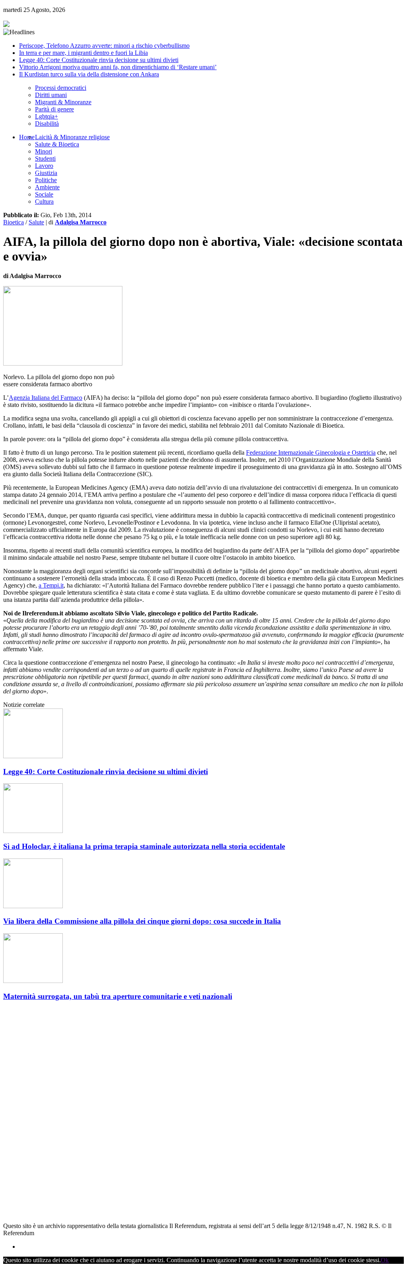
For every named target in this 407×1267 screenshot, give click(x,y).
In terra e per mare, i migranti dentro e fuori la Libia (83, 52)
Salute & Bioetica (57, 144)
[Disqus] (203, 1107)
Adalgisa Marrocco (81, 222)
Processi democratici (60, 87)
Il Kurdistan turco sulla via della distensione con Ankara (89, 74)
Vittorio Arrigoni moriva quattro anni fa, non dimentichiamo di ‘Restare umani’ (118, 67)
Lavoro (44, 165)
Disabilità (47, 123)
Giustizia (46, 172)
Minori (43, 151)
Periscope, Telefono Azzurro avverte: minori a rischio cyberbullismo (104, 45)
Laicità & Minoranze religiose (72, 137)
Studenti (45, 158)
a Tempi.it (51, 585)
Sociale (44, 194)
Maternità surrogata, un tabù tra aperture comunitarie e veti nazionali (117, 996)
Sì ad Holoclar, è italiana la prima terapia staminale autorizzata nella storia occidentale (144, 846)
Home (27, 137)
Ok (385, 1260)
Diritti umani (51, 94)
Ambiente (47, 187)
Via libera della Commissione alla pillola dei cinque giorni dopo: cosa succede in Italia (142, 921)
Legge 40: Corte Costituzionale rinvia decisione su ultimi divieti (98, 59)
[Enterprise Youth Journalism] (6, 24)
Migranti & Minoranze (63, 102)
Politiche (46, 180)
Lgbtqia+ (46, 116)
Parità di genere (54, 109)
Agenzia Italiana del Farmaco (45, 397)
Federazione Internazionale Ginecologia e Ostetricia (311, 452)
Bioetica (13, 222)
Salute (36, 222)
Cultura (44, 201)
